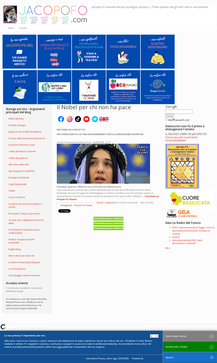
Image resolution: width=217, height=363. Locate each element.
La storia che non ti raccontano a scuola (25, 205)
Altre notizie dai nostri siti (21, 255)
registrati (110, 202)
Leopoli (176, 236)
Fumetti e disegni (17, 125)
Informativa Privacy (95, 358)
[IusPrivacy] (151, 359)
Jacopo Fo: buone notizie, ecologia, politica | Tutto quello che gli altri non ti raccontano (150, 7)
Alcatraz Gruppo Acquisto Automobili (21, 241)
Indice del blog (15, 118)
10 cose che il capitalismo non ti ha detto (26, 221)
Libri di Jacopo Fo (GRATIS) (21, 171)
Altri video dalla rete (18, 164)
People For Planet (83, 205)
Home (11, 28)
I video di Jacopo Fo (18, 158)
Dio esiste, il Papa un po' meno (24, 213)
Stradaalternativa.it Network (108, 218)
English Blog (14, 249)
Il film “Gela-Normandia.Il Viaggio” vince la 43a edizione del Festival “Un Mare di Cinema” (193, 230)
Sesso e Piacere (16, 197)
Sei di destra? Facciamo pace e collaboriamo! (24, 231)
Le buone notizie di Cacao (21, 144)
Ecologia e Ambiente (18, 177)
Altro (167, 248)
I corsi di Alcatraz (17, 268)
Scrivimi (23, 28)
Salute (11, 190)
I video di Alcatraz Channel (22, 151)
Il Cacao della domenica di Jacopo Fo (26, 138)
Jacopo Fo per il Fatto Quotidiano (25, 131)
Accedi (99, 202)
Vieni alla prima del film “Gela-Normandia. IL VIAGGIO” (187, 242)
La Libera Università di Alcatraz (24, 262)
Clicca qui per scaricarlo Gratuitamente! (181, 138)
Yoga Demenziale (17, 184)
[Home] (47, 14)
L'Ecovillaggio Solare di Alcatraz (24, 275)
